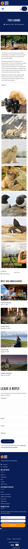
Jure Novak (5, 349)
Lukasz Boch (5, 326)
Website (3, 433)
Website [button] (3, 85)
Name (3, 418)
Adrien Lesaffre (6, 373)
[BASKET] (24, 8)
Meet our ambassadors (11, 281)
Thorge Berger (6, 302)
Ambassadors (20, 24)
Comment (4, 398)
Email (3, 425)
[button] (2, 8)
